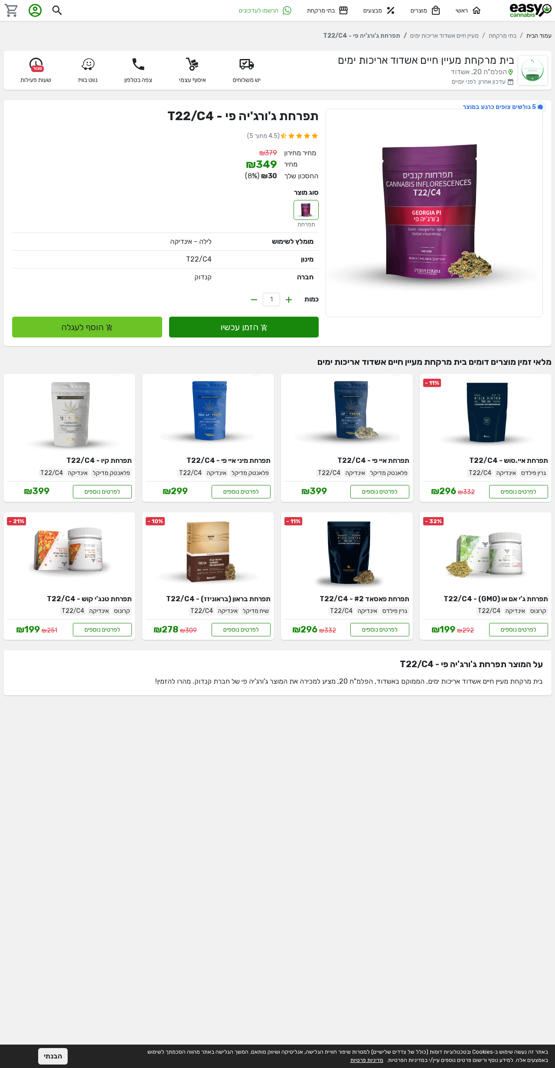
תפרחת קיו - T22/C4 (99, 460)
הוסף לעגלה (83, 327)
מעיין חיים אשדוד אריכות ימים (444, 35)
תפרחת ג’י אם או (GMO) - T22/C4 (496, 599)
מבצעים (372, 10)
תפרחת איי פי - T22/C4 (373, 460)
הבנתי (53, 1056)
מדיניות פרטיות (366, 1060)
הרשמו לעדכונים (258, 10)
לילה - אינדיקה (191, 241)
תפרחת (306, 224)
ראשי (462, 10)
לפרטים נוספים (518, 491)
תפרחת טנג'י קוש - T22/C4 (89, 599)
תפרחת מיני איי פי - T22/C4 (228, 460)
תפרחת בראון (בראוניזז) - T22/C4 (218, 599)
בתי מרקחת (321, 10)
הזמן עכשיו (240, 327)
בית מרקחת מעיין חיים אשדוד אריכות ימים (426, 60)
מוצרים (419, 10)
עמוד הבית (539, 35)
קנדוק (203, 277)
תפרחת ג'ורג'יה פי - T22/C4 (243, 116)
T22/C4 (199, 259)
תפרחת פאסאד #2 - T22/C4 (364, 599)
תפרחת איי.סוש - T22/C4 (508, 460)
